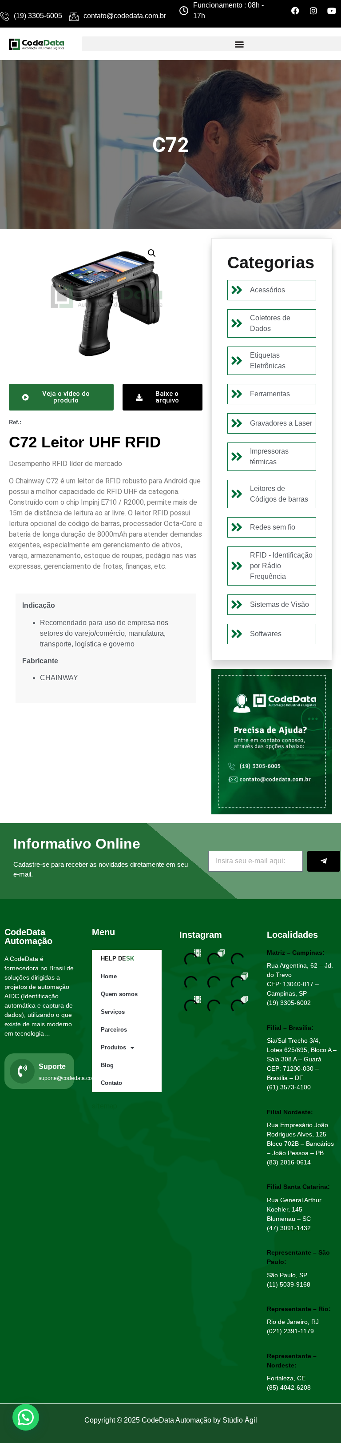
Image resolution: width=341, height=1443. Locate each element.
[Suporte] (22, 1071)
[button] (152, 253)
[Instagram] (313, 11)
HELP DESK (117, 958)
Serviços (113, 1012)
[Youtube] (332, 11)
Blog (107, 1065)
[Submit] (323, 861)
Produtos (113, 1047)
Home (109, 976)
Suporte (52, 1066)
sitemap (104, 1106)
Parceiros (114, 1029)
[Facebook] (295, 11)
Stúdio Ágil (239, 1420)
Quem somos (119, 994)
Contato (111, 1083)
